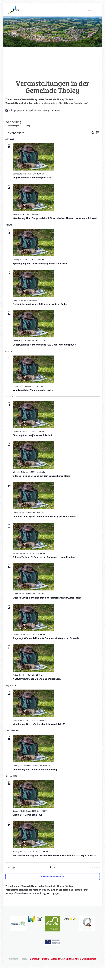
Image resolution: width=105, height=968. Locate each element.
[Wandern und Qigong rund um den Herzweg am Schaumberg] (56, 495)
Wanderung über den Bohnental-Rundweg (35, 769)
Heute (52, 867)
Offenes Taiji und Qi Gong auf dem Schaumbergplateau (41, 475)
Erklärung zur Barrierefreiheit (81, 958)
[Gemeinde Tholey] (13, 9)
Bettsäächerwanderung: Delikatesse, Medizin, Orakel (40, 304)
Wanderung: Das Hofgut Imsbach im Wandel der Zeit (40, 724)
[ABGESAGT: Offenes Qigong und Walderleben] (56, 658)
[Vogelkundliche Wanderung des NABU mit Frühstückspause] (56, 323)
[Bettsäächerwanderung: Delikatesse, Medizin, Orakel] (56, 283)
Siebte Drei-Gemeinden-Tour (27, 814)
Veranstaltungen (12, 125)
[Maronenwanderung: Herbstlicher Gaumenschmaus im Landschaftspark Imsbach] (56, 834)
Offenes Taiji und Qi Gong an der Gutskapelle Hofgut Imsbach (44, 557)
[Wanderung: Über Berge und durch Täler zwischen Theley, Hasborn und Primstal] (56, 197)
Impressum (34, 958)
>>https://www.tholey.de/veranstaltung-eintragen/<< (35, 110)
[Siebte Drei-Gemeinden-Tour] (56, 794)
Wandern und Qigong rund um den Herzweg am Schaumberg (44, 516)
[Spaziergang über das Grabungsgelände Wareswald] (56, 242)
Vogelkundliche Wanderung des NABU (33, 177)
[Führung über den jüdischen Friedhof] (56, 414)
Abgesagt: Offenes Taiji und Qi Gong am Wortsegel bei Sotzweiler (46, 638)
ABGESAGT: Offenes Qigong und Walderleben (37, 678)
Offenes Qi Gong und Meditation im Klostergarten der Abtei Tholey (47, 597)
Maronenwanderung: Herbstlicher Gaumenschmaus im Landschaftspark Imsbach (55, 855)
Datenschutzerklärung (53, 958)
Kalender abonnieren (51, 876)
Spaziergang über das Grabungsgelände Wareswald (40, 263)
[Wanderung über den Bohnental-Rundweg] (56, 748)
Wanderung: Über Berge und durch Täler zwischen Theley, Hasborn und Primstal (55, 218)
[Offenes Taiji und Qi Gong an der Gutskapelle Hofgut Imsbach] (56, 536)
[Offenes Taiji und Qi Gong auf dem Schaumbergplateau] (56, 455)
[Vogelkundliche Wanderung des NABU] (56, 157)
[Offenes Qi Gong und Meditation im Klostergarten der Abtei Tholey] (56, 576)
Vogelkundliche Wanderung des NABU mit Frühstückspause (44, 344)
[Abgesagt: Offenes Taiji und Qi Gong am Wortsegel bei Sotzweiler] (56, 617)
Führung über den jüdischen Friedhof (32, 435)
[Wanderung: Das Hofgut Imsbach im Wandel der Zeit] (56, 703)
